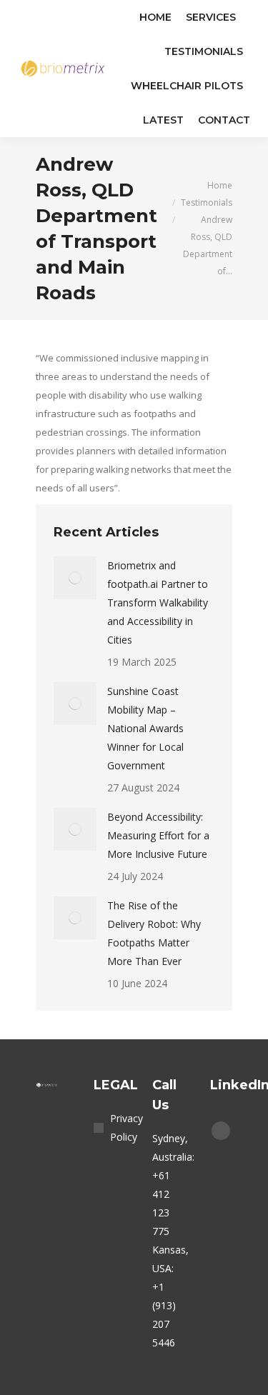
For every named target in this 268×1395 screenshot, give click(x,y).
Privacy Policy (126, 1127)
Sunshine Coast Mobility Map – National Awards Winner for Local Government (145, 728)
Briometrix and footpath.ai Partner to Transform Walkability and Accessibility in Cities (157, 602)
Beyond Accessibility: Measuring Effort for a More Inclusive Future (158, 835)
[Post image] (75, 577)
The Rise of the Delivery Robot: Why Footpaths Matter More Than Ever (154, 933)
